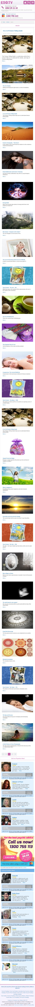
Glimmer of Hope (17, 782)
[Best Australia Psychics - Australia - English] (7, 3)
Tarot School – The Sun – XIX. (10, 287)
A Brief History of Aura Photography (11, 744)
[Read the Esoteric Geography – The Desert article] (17, 140)
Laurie (14, 799)
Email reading (21, 986)
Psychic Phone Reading (11, 992)
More (3, 61)
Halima (14, 817)
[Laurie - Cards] (6, 802)
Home (4, 22)
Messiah (15, 964)
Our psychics (8, 986)
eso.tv (5, 33)
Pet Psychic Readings (24, 997)
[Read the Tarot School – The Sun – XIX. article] (17, 285)
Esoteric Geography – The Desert (11, 142)
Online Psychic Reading (28, 992)
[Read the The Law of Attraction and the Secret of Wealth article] (17, 257)
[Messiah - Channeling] (6, 967)
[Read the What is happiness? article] (17, 485)
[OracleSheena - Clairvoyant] (6, 949)
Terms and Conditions (18, 1004)
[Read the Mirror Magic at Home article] (17, 571)
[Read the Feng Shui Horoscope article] (17, 629)
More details (23, 867)
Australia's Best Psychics (24, 991)
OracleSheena (16, 946)
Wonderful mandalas (8, 659)
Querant (19, 33)
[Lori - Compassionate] (6, 914)
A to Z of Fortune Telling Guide (13, 31)
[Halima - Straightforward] (6, 820)
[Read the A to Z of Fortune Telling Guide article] (17, 52)
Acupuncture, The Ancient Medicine (11, 372)
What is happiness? (7, 487)
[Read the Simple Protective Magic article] (17, 456)
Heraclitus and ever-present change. (11, 516)
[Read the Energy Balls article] (17, 200)
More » (4, 89)
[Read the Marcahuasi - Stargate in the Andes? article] (17, 229)
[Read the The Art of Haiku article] (17, 83)
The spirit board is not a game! (10, 602)
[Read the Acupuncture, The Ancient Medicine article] (17, 370)
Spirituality (29, 33)
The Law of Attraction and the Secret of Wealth (14, 259)
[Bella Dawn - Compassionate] (6, 896)
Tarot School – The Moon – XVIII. (10, 400)
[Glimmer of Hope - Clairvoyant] (6, 784)
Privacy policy (31, 1004)
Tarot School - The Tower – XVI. (10, 687)
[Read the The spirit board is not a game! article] (17, 600)
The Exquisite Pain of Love (9, 344)
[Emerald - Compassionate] (6, 878)
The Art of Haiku (7, 86)
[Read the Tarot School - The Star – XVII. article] (17, 542)
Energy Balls (6, 202)
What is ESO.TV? (23, 1000)
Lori (13, 911)
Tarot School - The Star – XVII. (10, 544)
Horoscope (15, 986)
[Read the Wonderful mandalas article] (17, 657)
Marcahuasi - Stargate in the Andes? (11, 231)
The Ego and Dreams (8, 715)
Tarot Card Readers (14, 991)
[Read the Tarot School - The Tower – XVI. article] (17, 685)
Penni (14, 928)
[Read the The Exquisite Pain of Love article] (17, 342)
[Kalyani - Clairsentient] (6, 767)
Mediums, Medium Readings (27, 995)
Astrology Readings (18, 994)
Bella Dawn (16, 893)
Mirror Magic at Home (8, 573)
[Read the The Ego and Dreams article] (17, 712)
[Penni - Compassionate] (6, 931)
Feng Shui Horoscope (8, 631)
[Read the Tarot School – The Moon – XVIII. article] (17, 398)
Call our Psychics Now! (8, 870)
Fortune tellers (9, 997)
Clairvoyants (19, 992)
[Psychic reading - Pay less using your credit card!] (17, 866)
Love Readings (16, 997)
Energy (23, 33)
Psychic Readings (5, 991)
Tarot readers (4, 995)
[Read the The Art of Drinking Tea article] (17, 314)
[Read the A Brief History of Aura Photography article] (17, 741)
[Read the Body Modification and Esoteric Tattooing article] (17, 169)
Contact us (10, 1000)
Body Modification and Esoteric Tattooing (12, 171)
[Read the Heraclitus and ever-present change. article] (17, 514)
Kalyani (14, 764)
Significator (15, 33)
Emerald (15, 875)
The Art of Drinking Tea (8, 316)
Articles (7, 22)
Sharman (11, 33)
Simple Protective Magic (8, 458)
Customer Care (16, 1000)
